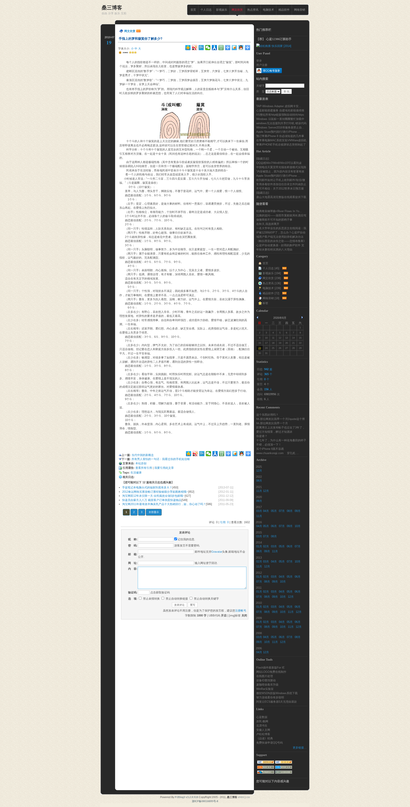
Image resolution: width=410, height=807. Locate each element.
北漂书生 (261, 725)
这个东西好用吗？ (267, 414)
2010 (259, 602)
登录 (259, 60)
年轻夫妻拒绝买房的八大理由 (274, 249)
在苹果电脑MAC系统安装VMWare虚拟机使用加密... (281, 140)
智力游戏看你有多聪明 (270, 697)
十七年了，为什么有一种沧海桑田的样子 (281, 440)
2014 (259, 542)
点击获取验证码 (160, 592)
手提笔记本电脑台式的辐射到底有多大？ (147, 487)
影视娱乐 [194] (272, 273)
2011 (259, 587)
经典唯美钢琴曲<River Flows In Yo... (279, 211)
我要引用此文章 (164, 467)
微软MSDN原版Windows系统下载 (277, 693)
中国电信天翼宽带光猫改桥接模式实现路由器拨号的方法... (281, 167)
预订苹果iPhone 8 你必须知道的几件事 (280, 135)
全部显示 (154, 512)
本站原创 (140, 463)
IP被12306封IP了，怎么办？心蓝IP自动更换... (280, 232)
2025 (259, 466)
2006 (259, 648)
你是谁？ (261, 435)
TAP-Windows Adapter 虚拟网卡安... (278, 106)
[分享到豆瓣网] (221, 47)
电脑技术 (268, 9)
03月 (259, 511)
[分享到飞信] (234, 47)
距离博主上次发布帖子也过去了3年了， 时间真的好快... (280, 427)
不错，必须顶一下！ (268, 444)
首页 (193, 9)
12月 (259, 470)
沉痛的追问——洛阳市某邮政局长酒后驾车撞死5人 (281, 215)
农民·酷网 (262, 721)
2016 (259, 522)
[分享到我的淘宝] (227, 47)
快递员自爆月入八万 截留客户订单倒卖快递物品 (151, 500)
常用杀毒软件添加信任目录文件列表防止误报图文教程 (281, 184)
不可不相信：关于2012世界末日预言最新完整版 (280, 188)
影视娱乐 (221, 9)
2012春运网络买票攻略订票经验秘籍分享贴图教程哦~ (155, 491)
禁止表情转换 (151, 598)
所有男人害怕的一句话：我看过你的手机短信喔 (161, 459)
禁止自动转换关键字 (206, 598)
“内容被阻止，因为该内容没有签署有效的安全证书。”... (280, 171)
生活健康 (136, 472)
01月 (259, 546)
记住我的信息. (186, 539)
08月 (259, 480)
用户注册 (261, 64)
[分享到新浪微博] (194, 47)
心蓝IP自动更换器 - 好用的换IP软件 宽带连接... (280, 245)
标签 (265, 303)
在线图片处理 (264, 675)
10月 (297, 526)
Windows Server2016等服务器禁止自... (280, 127)
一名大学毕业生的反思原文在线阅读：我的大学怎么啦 (281, 228)
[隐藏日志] (262, 158)
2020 (259, 496)
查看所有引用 (143, 467)
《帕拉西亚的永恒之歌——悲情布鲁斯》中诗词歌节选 (281, 240)
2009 (259, 617)
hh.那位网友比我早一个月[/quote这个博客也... (280, 418)
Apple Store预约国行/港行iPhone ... (278, 131)
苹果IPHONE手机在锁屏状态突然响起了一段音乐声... (281, 144)
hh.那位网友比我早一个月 (272, 423)
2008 (259, 633)
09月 (259, 501)
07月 (282, 511)
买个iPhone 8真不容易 (270, 448)
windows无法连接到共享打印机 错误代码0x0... (281, 123)
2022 (259, 476)
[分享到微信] (208, 47)
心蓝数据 (261, 716)
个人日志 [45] (271, 268)
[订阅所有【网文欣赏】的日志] (138, 31)
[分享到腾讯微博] (201, 47)
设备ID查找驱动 (266, 680)
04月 (266, 511)
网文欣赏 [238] (272, 278)
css (248, 797)
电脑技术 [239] (272, 288)
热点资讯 (252, 9)
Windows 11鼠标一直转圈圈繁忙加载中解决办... (280, 118)
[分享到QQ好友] (241, 47)
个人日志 (206, 9)
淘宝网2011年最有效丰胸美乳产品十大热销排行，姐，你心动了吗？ (164, 504)
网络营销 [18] (271, 298)
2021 (259, 486)
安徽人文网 (263, 729)
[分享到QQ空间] (188, 47)
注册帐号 (240, 610)
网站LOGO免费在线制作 (271, 671)
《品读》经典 (264, 738)
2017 (259, 506)
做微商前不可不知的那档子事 (274, 219)
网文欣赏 (237, 9)
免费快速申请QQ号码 (269, 742)
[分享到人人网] (214, 47)
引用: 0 (224, 522)
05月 (274, 511)
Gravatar (216, 551)
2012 (259, 572)
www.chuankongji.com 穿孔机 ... (277, 453)
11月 (259, 490)
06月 (274, 526)
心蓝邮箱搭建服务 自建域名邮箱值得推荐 (280, 110)
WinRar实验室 (265, 688)
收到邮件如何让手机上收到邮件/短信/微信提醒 (280, 179)
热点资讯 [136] (272, 283)
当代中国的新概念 (143, 455)
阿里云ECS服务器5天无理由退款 (276, 701)
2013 (259, 557)
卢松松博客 (263, 734)
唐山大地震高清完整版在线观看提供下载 (281, 196)
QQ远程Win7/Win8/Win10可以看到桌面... (279, 162)
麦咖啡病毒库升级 (267, 684)
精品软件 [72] (271, 293)
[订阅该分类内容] (283, 268)
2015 (259, 532)
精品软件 (284, 9)
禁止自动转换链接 (176, 598)
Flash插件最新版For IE (270, 667)
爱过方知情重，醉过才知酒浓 (274, 431)
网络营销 (299, 9)
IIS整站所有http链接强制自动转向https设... (280, 114)
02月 (266, 546)
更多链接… (300, 747)
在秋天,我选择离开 (267, 223)
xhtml (241, 797)
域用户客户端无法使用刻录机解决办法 (279, 236)
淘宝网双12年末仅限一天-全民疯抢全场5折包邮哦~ (153, 495)
